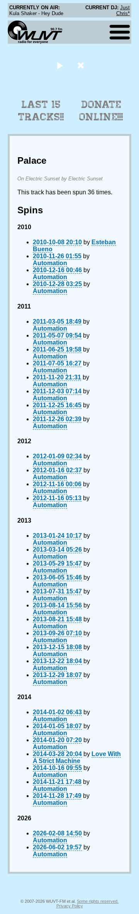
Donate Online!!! (101, 110)
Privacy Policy (69, 906)
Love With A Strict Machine (77, 757)
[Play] (59, 65)
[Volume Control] (81, 65)
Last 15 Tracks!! (41, 110)
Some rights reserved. (98, 901)
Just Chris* (123, 10)
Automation (50, 263)
